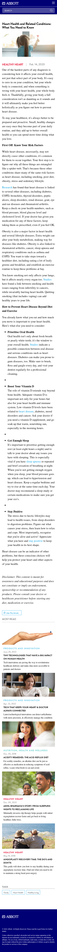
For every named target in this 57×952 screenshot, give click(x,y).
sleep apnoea (33, 461)
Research (7, 187)
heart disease (26, 411)
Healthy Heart (12, 64)
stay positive (36, 541)
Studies (47, 279)
